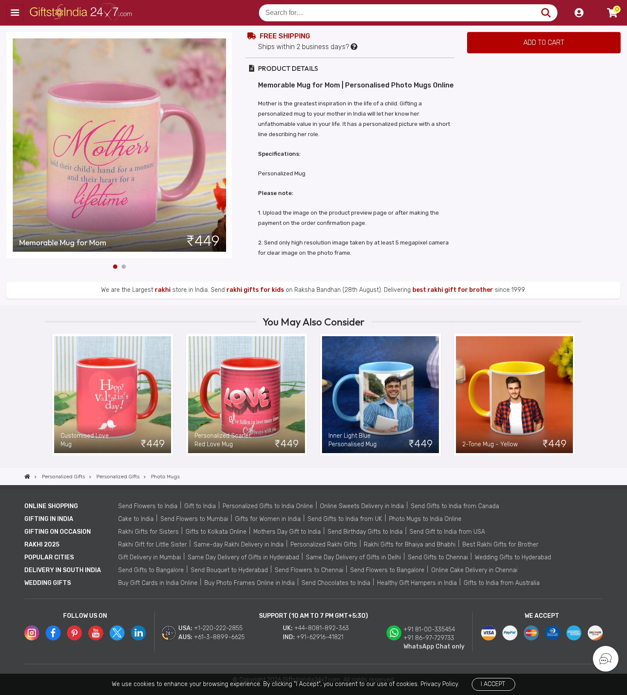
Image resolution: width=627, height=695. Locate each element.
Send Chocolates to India (336, 583)
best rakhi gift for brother (452, 290)
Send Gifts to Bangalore (151, 570)
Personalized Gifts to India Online (268, 506)
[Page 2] (124, 267)
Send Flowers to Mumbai (194, 519)
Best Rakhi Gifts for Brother (500, 544)
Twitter (117, 632)
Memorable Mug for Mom (62, 242)
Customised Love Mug (85, 440)
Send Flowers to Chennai (309, 570)
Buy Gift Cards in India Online (157, 583)
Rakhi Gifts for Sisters (148, 531)
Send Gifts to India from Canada (455, 506)
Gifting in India (48, 519)
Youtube (95, 632)
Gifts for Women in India (268, 519)
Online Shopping (51, 506)
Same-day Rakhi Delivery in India (239, 544)
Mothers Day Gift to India (287, 531)
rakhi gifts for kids (255, 290)
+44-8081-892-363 (321, 628)
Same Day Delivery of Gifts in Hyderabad (243, 557)
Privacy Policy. (440, 684)
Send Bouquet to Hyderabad (229, 570)
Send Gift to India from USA (447, 531)
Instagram (31, 632)
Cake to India (136, 519)
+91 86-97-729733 (428, 638)
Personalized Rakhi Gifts (323, 544)
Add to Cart (543, 42)
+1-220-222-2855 (218, 628)
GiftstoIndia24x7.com (82, 13)
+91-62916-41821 (319, 637)
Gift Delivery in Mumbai (149, 557)
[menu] (14, 13)
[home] (27, 477)
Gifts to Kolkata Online (216, 531)
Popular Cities (49, 557)
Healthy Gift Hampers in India (417, 583)
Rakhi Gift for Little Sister (152, 544)
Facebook (53, 632)
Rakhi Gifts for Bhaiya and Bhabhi (410, 544)
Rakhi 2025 (41, 544)
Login (578, 12)
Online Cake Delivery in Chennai (474, 570)
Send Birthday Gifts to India (365, 531)
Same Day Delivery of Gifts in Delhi (353, 557)
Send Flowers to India (147, 506)
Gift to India (200, 506)
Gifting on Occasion (57, 531)
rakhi (163, 290)
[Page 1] (115, 267)
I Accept (493, 684)
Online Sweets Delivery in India (362, 506)
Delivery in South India (62, 570)
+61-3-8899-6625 (219, 637)
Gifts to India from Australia (502, 583)
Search (545, 12)
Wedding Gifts (47, 583)
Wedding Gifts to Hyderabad (513, 557)
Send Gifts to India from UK (345, 519)
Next (226, 145)
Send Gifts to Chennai (438, 557)
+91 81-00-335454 (429, 629)
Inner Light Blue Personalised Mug (352, 440)
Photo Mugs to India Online (425, 519)
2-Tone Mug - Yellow (490, 444)
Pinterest (74, 632)
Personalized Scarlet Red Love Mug (222, 440)
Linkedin (138, 632)
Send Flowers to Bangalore (387, 570)
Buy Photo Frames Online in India (249, 583)
